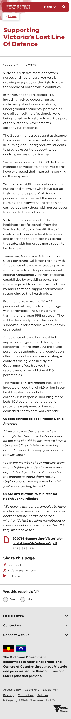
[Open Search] (64, 7)
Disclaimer (50, 690)
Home (12, 16)
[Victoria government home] (60, 709)
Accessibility (12, 690)
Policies (42, 695)
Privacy (8, 695)
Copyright (32, 690)
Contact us (26, 695)
